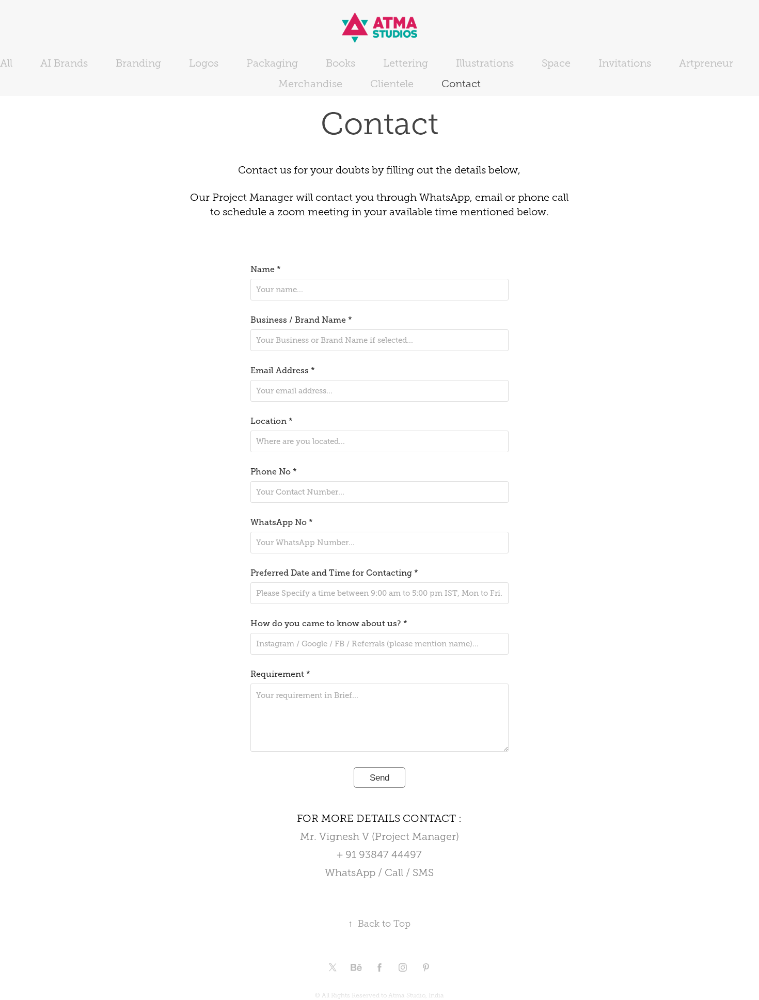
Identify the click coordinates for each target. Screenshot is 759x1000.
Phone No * (273, 472)
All (6, 63)
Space (556, 63)
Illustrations (485, 63)
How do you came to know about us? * (328, 624)
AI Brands (64, 63)
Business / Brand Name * (301, 320)
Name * (265, 269)
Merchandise (310, 83)
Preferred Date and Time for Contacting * (334, 573)
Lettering (405, 63)
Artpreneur (706, 63)
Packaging (272, 63)
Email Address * (282, 371)
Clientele (392, 83)
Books (340, 63)
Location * (271, 421)
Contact (461, 83)
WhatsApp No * (281, 522)
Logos (203, 63)
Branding (138, 63)
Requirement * (280, 674)
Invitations (624, 63)
